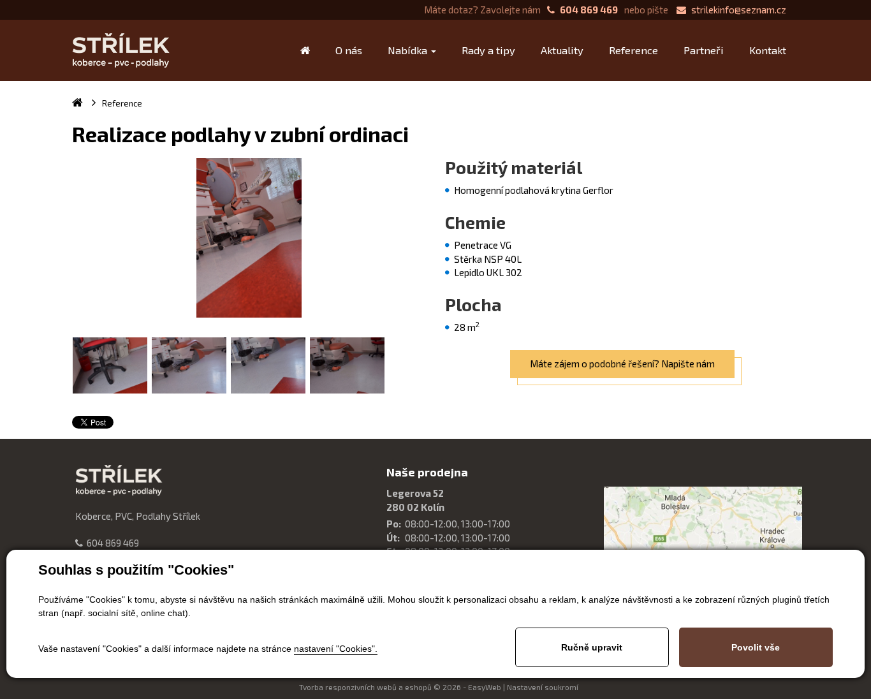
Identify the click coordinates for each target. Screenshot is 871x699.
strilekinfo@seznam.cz (738, 9)
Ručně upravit (591, 647)
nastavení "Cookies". (335, 649)
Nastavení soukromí (542, 686)
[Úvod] (305, 50)
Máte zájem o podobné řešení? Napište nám (622, 363)
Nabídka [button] (409, 50)
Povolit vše (755, 647)
